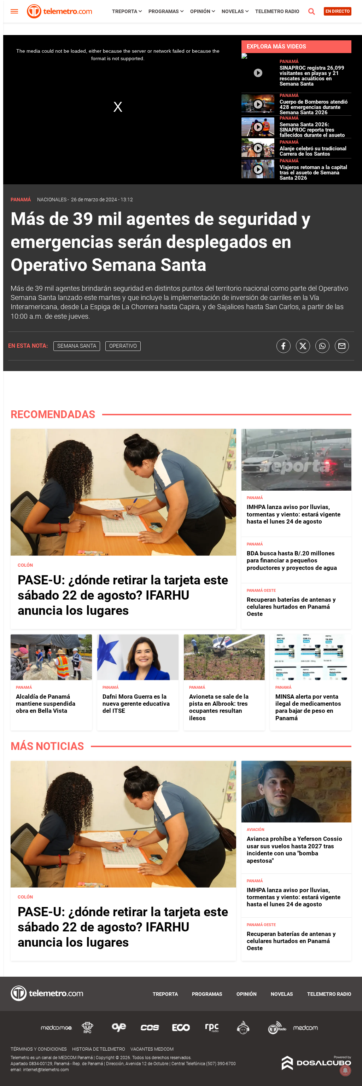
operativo (123, 346)
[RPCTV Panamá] (87, 1033)
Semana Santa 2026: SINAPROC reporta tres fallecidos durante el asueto (312, 129)
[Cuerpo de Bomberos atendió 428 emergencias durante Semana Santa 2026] (258, 111)
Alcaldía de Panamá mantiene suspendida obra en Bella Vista (45, 704)
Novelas (233, 11)
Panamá (289, 61)
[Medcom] (305, 1033)
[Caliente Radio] (243, 1033)
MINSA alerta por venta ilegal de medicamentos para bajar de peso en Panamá (308, 707)
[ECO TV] (181, 1033)
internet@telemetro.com (46, 1069)
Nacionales (51, 199)
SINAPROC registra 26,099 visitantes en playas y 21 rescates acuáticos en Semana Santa (312, 76)
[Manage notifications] (345, 1070)
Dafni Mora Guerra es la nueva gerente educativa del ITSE (136, 704)
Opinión (200, 11)
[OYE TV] (118, 1033)
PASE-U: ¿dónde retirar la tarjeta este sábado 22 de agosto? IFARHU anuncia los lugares (123, 595)
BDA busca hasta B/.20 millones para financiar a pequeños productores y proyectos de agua (292, 560)
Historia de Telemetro (98, 1049)
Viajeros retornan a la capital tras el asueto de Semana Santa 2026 (313, 172)
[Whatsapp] (322, 346)
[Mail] (341, 346)
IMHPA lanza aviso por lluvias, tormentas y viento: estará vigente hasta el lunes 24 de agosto (293, 514)
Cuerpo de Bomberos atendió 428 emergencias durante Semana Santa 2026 (314, 107)
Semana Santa (76, 346)
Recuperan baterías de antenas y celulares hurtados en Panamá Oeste (291, 607)
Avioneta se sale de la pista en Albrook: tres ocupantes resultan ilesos (219, 707)
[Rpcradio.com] (212, 1033)
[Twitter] (302, 346)
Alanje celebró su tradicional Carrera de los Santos (313, 151)
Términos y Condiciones (39, 1049)
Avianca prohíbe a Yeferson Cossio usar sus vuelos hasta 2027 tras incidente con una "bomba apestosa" (294, 849)
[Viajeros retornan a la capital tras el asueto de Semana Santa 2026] (258, 176)
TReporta (124, 11)
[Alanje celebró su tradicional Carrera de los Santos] (258, 155)
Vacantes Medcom (152, 1049)
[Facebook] (283, 346)
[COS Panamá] (149, 1033)
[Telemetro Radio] (274, 1033)
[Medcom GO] (56, 1033)
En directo (338, 11)
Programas (163, 11)
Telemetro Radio (277, 11)
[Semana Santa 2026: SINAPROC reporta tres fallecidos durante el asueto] (258, 133)
